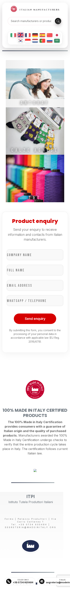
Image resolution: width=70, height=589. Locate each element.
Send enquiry (35, 319)
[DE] (35, 35)
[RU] (50, 41)
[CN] (50, 35)
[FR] (28, 35)
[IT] (13, 35)
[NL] (35, 41)
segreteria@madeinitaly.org (30, 527)
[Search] (58, 21)
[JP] (57, 35)
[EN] (21, 35)
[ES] (42, 35)
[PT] (42, 41)
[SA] (57, 41)
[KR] (21, 41)
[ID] (28, 41)
